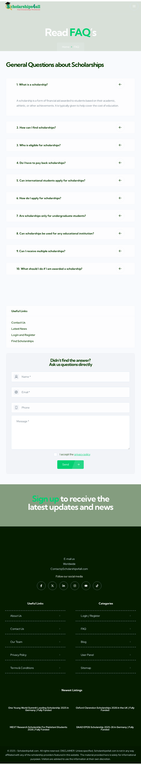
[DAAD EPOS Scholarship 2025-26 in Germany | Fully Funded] (105, 720)
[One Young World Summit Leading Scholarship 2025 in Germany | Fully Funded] (38, 701)
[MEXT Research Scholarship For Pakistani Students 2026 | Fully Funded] (38, 720)
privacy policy (82, 454)
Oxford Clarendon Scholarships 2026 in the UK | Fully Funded (105, 709)
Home (65, 47)
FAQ (83, 629)
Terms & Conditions (22, 668)
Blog (83, 642)
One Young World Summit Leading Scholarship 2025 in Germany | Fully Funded (38, 709)
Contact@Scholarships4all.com (69, 569)
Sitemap (86, 668)
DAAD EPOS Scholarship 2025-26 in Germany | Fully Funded (105, 728)
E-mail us (69, 559)
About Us (15, 616)
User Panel (87, 655)
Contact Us (17, 629)
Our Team (16, 642)
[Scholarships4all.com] (22, 6)
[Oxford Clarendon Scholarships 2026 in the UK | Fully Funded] (105, 701)
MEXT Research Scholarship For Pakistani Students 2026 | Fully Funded (38, 728)
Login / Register (90, 616)
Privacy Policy (18, 655)
